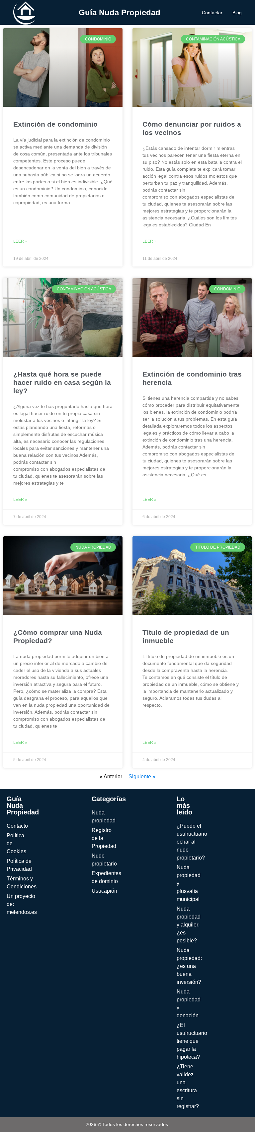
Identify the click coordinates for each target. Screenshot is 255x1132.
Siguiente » (141, 776)
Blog (237, 12)
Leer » (20, 241)
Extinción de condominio (55, 124)
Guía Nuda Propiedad (119, 12)
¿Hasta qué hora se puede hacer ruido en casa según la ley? (62, 382)
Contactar (212, 12)
